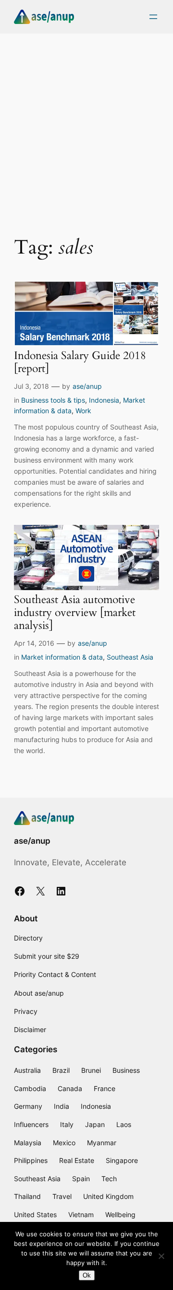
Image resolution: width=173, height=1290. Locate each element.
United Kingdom (108, 1196)
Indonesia (104, 400)
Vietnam (81, 1214)
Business (126, 1070)
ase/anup (87, 386)
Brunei (91, 1070)
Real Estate (76, 1160)
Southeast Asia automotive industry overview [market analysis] (75, 612)
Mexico (64, 1143)
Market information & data (62, 657)
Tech (109, 1178)
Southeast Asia (130, 657)
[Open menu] (153, 17)
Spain (81, 1178)
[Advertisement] (86, 129)
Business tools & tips (53, 400)
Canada (70, 1088)
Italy (67, 1124)
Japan (95, 1124)
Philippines (31, 1160)
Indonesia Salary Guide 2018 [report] (80, 362)
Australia (27, 1070)
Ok (87, 1275)
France (104, 1088)
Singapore (122, 1160)
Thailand (27, 1196)
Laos (123, 1124)
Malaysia (27, 1143)
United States (35, 1214)
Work (83, 411)
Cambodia (30, 1088)
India (61, 1106)
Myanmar (101, 1143)
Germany (28, 1106)
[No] (161, 1256)
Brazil (61, 1070)
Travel (62, 1196)
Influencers (31, 1124)
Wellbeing (120, 1214)
